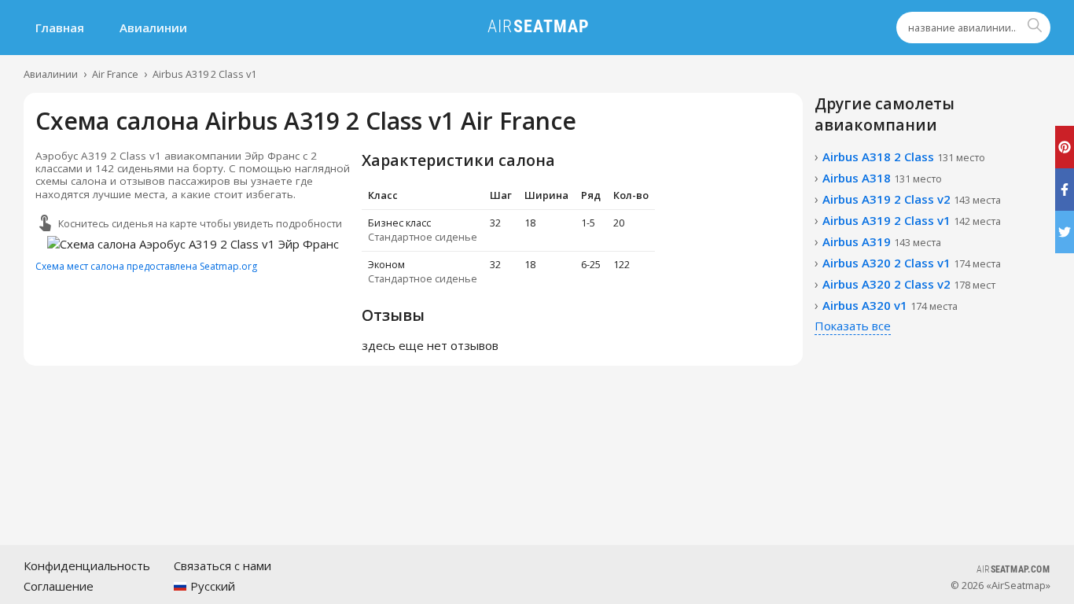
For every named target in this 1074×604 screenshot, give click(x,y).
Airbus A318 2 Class (903, 156)
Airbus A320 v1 (890, 305)
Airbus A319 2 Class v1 (204, 74)
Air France (115, 74)
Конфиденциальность (87, 565)
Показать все (853, 325)
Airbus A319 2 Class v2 (911, 199)
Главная (59, 27)
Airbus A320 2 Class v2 (908, 284)
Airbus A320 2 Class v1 (911, 263)
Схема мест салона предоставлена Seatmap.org (146, 266)
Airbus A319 (881, 241)
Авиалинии (153, 27)
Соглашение (59, 586)
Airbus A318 (882, 178)
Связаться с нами (222, 565)
